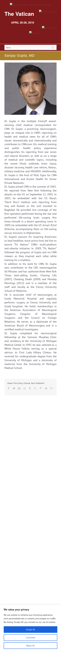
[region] (30, 628)
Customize (30, 637)
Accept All (30, 629)
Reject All (30, 645)
